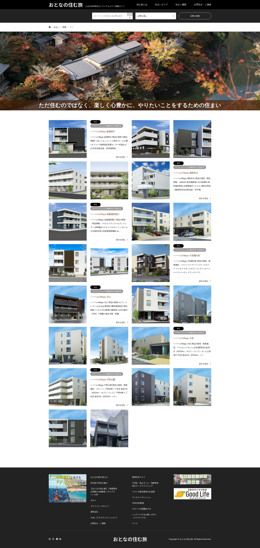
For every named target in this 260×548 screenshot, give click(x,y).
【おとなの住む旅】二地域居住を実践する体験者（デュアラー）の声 (103, 491)
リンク (135, 523)
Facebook (57, 539)
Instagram (50, 539)
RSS (60, 539)
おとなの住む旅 (130, 538)
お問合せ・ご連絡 (202, 4)
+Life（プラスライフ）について (103, 518)
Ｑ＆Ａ (93, 500)
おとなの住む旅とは (99, 477)
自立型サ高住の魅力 (99, 483)
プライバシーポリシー (99, 506)
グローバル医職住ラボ (141, 509)
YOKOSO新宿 (138, 503)
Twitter (53, 539)
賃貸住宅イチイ (138, 477)
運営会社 (94, 512)
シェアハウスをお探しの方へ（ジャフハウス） (144, 516)
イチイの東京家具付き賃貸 (143, 492)
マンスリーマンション (141, 497)
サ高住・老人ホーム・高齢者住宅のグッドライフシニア (145, 484)
